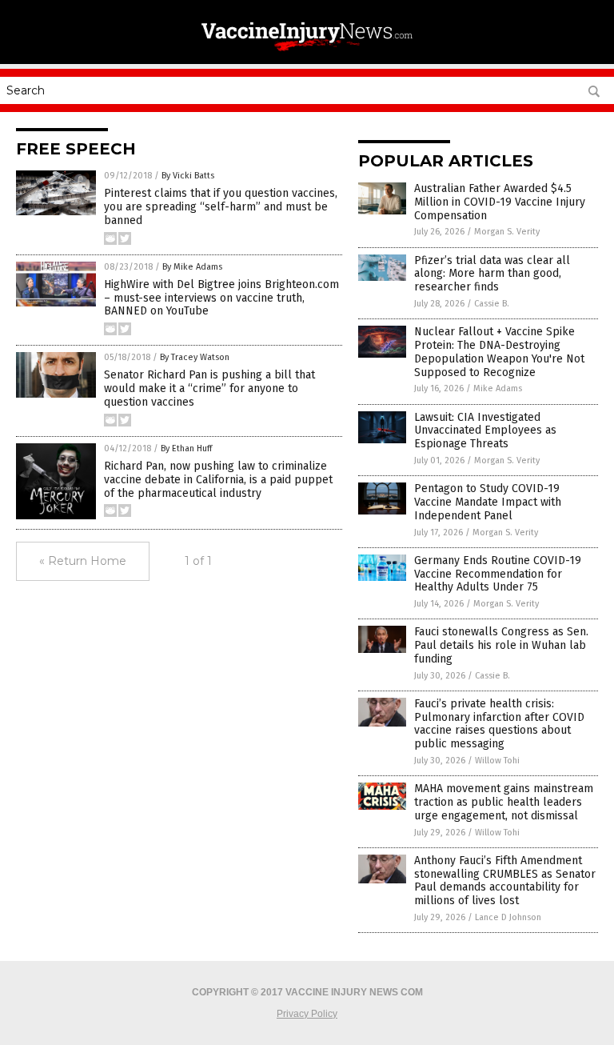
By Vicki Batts (187, 175)
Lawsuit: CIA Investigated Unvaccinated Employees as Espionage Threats (485, 430)
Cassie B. (491, 303)
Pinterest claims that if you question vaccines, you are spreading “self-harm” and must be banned (220, 206)
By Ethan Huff (186, 448)
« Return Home (82, 561)
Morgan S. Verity (507, 231)
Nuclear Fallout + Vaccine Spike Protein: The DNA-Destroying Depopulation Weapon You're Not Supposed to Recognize (499, 351)
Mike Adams (497, 388)
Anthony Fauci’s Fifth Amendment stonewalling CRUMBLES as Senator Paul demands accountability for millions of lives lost (505, 880)
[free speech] (307, 52)
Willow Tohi (497, 760)
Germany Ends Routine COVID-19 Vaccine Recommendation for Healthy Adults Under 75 (497, 574)
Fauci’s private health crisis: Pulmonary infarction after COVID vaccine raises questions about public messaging (499, 724)
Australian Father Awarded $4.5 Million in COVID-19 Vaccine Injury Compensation (499, 202)
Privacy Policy (307, 1013)
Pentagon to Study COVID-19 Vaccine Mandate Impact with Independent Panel (487, 502)
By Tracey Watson (194, 357)
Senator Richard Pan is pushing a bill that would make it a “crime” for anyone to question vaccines (209, 388)
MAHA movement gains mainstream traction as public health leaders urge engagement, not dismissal (503, 802)
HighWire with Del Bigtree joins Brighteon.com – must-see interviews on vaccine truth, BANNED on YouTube (221, 298)
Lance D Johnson (508, 917)
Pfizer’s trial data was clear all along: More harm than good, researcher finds (492, 274)
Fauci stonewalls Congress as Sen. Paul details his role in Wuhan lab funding (501, 645)
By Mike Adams (192, 267)
